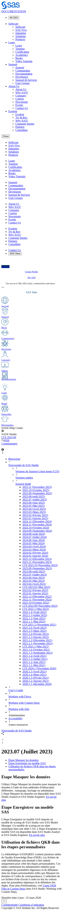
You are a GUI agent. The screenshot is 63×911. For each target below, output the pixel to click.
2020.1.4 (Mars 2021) (34, 674)
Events (19, 105)
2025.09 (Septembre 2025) (37, 493)
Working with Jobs (18, 709)
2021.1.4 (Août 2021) (34, 655)
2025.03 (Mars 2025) (34, 512)
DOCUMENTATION (13, 11)
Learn (11, 42)
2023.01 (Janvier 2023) (35, 593)
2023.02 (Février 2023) (35, 590)
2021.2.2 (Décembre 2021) (37, 640)
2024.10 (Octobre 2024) (35, 527)
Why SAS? (21, 92)
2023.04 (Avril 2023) (34, 583)
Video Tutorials (23, 61)
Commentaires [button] (9, 443)
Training (20, 48)
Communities (22, 70)
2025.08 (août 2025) (33, 496)
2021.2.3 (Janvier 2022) (35, 637)
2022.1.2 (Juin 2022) (34, 618)
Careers (19, 98)
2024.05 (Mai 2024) (33, 543)
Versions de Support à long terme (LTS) (37, 471)
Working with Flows (19, 696)
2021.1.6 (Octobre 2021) (36, 649)
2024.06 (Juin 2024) (33, 540)
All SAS (14, 17)
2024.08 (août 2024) (33, 533)
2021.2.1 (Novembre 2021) (37, 643)
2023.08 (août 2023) (33, 571)
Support (12, 64)
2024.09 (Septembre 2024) (37, 530)
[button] (2, 431)
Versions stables (24, 477)
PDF (7, 440)
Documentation (23, 73)
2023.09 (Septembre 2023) (37, 568)
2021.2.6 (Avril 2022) (34, 627)
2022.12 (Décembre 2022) (37, 596)
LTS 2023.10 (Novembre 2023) (40, 565)
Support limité (23, 483)
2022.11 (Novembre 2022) (37, 599)
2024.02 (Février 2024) (35, 552)
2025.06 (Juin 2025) (33, 502)
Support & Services (26, 80)
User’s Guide (15, 690)
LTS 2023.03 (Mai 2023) (36, 587)
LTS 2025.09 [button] (8, 437)
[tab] (42, 574)
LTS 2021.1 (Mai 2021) (35, 646)
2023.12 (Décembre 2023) (37, 558)
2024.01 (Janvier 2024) (35, 555)
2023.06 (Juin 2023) (33, 577)
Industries (20, 33)
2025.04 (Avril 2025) (34, 508)
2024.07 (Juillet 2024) (34, 537)
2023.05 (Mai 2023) (33, 580)
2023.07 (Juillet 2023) (34, 574)
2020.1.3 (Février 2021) (35, 677)
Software (13, 23)
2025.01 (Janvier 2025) (35, 518)
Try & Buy (21, 117)
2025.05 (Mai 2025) (33, 505)
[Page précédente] (2, 739)
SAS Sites (15, 253)
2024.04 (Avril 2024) (34, 546)
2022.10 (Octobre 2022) (35, 602)
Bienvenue (14, 458)
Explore (12, 111)
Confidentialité (9, 904)
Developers (21, 76)
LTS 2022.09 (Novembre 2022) (40, 605)
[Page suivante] (2, 743)
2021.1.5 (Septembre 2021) (37, 652)
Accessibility (15, 718)
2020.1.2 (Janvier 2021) (35, 680)
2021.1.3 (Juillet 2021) (34, 659)
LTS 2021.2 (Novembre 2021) (39, 624)
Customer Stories (24, 123)
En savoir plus (37, 835)
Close (6, 136)
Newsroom (21, 101)
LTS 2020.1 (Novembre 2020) (39, 668)
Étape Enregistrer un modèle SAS (27, 763)
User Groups (22, 83)
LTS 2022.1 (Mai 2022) (35, 609)
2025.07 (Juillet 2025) (34, 499)
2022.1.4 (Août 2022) (34, 612)
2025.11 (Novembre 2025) (37, 487)
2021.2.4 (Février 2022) (35, 634)
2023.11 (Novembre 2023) (37, 562)
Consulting (21, 130)
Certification (22, 51)
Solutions (20, 36)
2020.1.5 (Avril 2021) (34, 671)
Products (20, 39)
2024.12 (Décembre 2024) (37, 521)
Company (20, 95)
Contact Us (21, 108)
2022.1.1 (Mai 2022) (33, 621)
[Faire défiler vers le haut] (4, 901)
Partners (19, 126)
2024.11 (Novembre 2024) (37, 524)
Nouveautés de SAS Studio (23, 465)
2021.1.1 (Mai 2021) (33, 665)
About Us (13, 86)
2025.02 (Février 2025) (35, 515)
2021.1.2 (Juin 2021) (34, 662)
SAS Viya (21, 29)
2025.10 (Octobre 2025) (35, 490)
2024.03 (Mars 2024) (34, 549)
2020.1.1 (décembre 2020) (37, 684)
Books (19, 58)
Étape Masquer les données (23, 760)
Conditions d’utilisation (31, 904)
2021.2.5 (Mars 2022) (34, 630)
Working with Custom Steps (24, 702)
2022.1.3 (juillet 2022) (34, 615)
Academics (21, 55)
